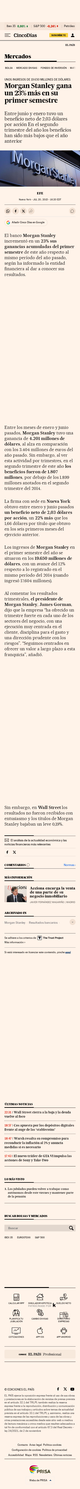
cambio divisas (40, 1318)
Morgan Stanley (14, 922)
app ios (40, 1337)
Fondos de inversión (54, 68)
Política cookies (52, 1445)
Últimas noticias (19, 1104)
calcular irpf (16, 1303)
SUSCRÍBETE (58, 35)
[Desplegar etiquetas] (73, 922)
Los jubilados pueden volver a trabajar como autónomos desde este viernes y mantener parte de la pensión (41, 1192)
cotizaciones (16, 1337)
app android (64, 1337)
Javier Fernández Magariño (47, 902)
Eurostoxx (23, 1237)
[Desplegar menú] (7, 35)
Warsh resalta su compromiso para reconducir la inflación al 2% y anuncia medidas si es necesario (36, 1142)
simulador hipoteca (40, 1303)
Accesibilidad (16, 1455)
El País (70, 44)
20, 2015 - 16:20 (47, 199)
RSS (35, 1455)
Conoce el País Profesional (40, 1354)
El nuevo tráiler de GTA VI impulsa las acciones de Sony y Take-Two (38, 1158)
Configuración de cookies (26, 1450)
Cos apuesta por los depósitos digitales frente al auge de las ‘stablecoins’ (39, 1127)
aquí (68, 952)
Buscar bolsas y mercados (25, 1216)
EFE (40, 193)
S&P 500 (39, 26)
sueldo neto (63, 1303)
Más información (14, 942)
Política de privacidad (54, 1450)
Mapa (28, 1455)
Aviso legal (35, 1445)
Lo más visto (14, 1179)
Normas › (70, 865)
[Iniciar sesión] (73, 35)
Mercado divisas (26, 68)
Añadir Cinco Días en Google (28, 222)
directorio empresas (63, 1320)
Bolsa (9, 68)
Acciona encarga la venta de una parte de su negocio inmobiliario (52, 892)
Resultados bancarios (43, 922)
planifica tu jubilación (16, 1320)
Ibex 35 (11, 26)
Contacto (23, 1445)
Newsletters (45, 1455)
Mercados (17, 57)
